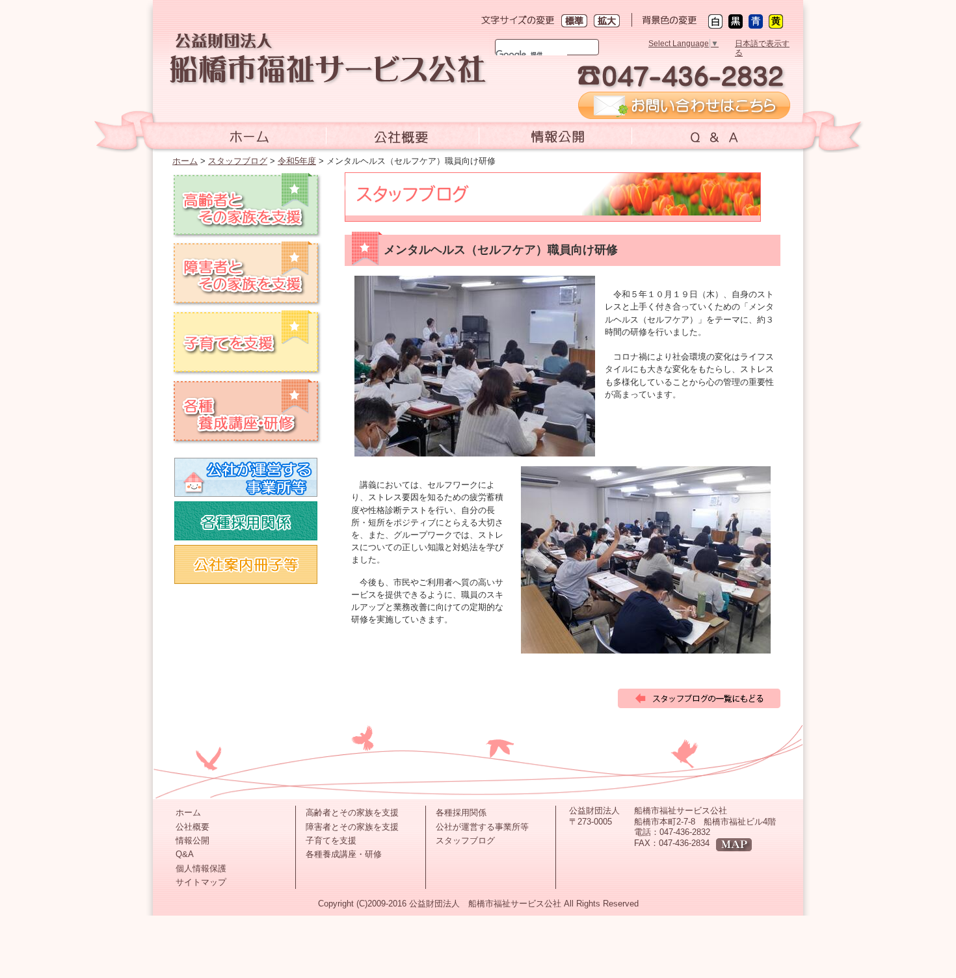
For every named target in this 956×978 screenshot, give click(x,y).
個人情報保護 (201, 868)
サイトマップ (201, 882)
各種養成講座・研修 (344, 854)
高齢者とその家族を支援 (352, 812)
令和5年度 (297, 161)
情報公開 (192, 840)
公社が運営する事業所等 (482, 827)
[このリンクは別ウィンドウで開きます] (684, 113)
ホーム (185, 161)
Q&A (185, 854)
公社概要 (192, 827)
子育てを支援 (331, 840)
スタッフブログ (237, 161)
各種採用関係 (461, 812)
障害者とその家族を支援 (352, 827)
